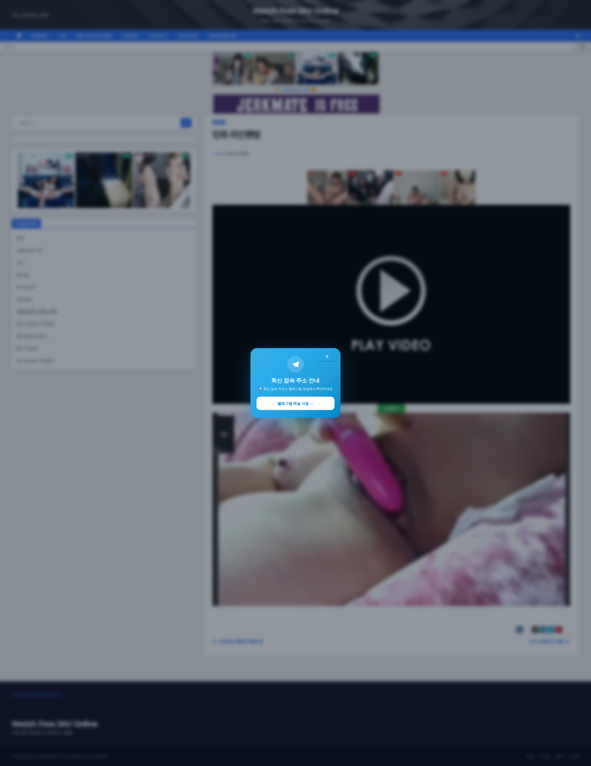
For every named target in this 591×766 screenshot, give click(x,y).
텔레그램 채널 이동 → (295, 403)
